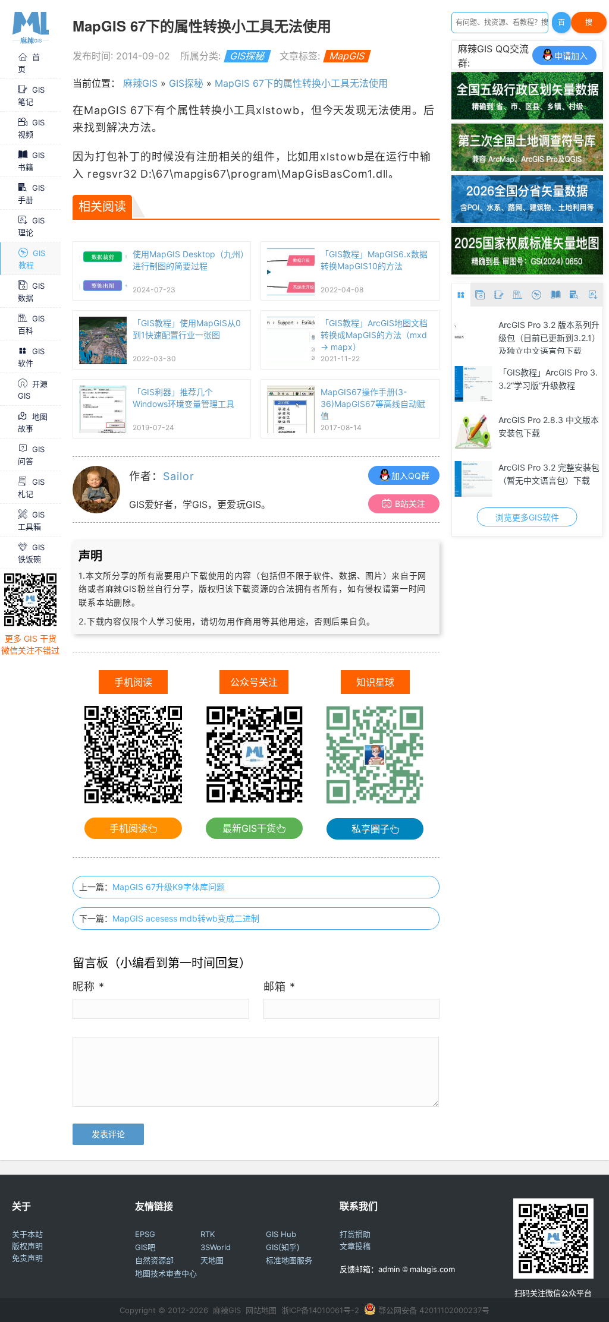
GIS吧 (145, 1247)
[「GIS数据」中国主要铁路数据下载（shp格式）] (572, 431)
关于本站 (27, 1234)
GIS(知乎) (283, 1247)
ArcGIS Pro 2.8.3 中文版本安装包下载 (496, 426)
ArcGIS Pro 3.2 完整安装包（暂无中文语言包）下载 (496, 473)
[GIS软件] (461, 295)
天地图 (212, 1260)
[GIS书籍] (555, 295)
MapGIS (347, 56)
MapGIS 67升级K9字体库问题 (168, 887)
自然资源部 (154, 1260)
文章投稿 (355, 1246)
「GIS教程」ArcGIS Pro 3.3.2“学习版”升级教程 (495, 378)
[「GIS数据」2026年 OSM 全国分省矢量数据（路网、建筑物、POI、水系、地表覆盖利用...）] (527, 219)
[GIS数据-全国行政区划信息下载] (572, 479)
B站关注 (410, 503)
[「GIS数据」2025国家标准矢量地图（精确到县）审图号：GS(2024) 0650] (527, 271)
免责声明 (27, 1258)
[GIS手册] (574, 295)
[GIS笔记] (498, 295)
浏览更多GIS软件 (475, 517)
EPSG (145, 1234)
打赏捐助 (355, 1234)
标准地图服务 (289, 1260)
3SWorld (215, 1247)
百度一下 (561, 25)
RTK (207, 1234)
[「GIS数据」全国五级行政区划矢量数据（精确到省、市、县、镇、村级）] (527, 116)
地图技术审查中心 (166, 1273)
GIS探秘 (247, 56)
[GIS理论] (592, 295)
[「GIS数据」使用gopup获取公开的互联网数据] (572, 336)
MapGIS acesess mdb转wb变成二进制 (185, 918)
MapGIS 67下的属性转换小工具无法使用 (301, 83)
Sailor (178, 476)
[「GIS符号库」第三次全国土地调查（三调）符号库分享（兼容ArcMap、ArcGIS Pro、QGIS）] (527, 167)
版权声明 (27, 1246)
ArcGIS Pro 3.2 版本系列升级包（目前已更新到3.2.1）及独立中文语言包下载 (496, 337)
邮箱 (279, 986)
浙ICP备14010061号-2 (320, 1310)
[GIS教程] (536, 295)
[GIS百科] (518, 295)
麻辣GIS (140, 83)
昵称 (89, 986)
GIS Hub (281, 1234)
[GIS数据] (479, 295)
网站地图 (261, 1310)
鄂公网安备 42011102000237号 (433, 1310)
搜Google (589, 25)
